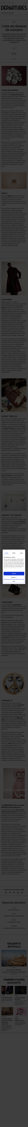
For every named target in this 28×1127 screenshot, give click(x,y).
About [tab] (21, 552)
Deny (14, 581)
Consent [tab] (6, 552)
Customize (13, 577)
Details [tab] (13, 552)
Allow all (14, 573)
